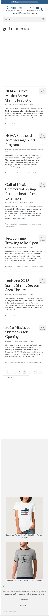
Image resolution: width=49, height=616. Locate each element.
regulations (25, 224)
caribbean (12, 172)
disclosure (24, 600)
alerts (7, 172)
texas (28, 123)
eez (15, 266)
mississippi (17, 362)
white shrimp (39, 315)
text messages (42, 172)
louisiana (16, 315)
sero (30, 224)
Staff (9, 104)
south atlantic (27, 172)
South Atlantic (39, 149)
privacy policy (24, 605)
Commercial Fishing (25, 7)
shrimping (38, 224)
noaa (21, 123)
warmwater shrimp (35, 123)
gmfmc (18, 266)
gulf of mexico (10, 123)
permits (20, 224)
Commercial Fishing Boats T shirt (18, 535)
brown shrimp (9, 266)
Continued (35, 118)
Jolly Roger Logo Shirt (15, 580)
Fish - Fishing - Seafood (34, 580)
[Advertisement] (24, 60)
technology (34, 172)
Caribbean (23, 149)
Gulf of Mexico (24, 104)
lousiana (16, 123)
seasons (37, 266)
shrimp (24, 123)
